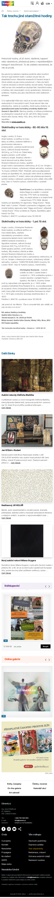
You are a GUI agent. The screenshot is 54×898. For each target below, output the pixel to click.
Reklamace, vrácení (37, 852)
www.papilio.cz (18, 122)
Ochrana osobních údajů (39, 856)
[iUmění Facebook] (4, 829)
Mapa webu (7, 864)
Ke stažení (6, 856)
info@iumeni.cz (33, 877)
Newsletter (6, 848)
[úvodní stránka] (3, 11)
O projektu (6, 841)
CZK (48, 3)
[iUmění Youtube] (14, 829)
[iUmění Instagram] (9, 829)
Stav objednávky (36, 848)
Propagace (6, 852)
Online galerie (12, 659)
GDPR (4, 860)
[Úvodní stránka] (8, 3)
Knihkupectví (12, 585)
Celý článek (6, 408)
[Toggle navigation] (32, 3)
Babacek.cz (40, 894)
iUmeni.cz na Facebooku (23, 823)
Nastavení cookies (37, 860)
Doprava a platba (36, 844)
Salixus (24, 894)
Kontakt (5, 844)
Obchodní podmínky (37, 841)
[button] (20, 829)
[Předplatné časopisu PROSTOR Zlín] (27, 746)
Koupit (45, 646)
